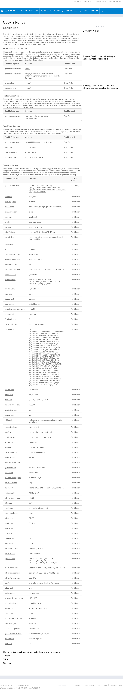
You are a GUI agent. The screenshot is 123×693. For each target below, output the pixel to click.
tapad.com (9, 488)
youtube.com (10, 559)
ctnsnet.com (10, 329)
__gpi (37, 185)
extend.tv (8, 227)
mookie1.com (10, 289)
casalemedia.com (11, 568)
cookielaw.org (10, 88)
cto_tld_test (61, 190)
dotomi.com (9, 390)
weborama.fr (10, 493)
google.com (9, 442)
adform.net (9, 543)
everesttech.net (11, 427)
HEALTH (23, 11)
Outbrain (7, 663)
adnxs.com (9, 395)
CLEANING (11, 11)
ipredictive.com (11, 410)
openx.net (9, 533)
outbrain (28, 76)
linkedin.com (9, 639)
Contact (76, 1)
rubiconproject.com (12, 254)
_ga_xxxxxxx (45, 116)
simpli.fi (7, 222)
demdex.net (9, 299)
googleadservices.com (13, 618)
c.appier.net (9, 314)
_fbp (51, 185)
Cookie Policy (87, 1)
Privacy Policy (100, 1)
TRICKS (85, 11)
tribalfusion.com (11, 232)
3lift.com (8, 503)
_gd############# (33, 142)
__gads (31, 185)
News (95, 11)
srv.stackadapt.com (12, 628)
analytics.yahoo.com (12, 405)
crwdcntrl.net (10, 437)
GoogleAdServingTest (37, 192)
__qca (42, 185)
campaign (29, 74)
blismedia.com (10, 244)
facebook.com (10, 319)
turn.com (8, 644)
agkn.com (8, 294)
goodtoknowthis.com (13, 634)
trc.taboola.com (11, 324)
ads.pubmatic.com (11, 548)
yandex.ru (8, 217)
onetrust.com (10, 83)
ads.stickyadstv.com (12, 573)
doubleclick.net (10, 157)
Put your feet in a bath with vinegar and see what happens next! (99, 57)
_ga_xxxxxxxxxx (31, 118)
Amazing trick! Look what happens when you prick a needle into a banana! (100, 86)
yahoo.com (9, 608)
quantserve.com (11, 212)
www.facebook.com (12, 462)
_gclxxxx (36, 116)
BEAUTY (34, 11)
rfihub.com (9, 508)
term (27, 78)
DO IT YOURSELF (71, 11)
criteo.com (9, 473)
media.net (8, 432)
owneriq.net (9, 538)
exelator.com (10, 457)
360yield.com (10, 554)
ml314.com (9, 528)
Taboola (6, 659)
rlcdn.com (8, 197)
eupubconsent (53, 76)
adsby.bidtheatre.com (13, 498)
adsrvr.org (9, 518)
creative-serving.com (13, 478)
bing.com (8, 400)
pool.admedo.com (11, 603)
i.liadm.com (9, 613)
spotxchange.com (11, 623)
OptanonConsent (40, 76)
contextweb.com (11, 513)
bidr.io (7, 583)
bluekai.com (9, 304)
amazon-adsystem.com (13, 259)
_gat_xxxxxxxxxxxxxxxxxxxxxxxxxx (42, 190)
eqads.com (9, 523)
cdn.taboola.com (11, 152)
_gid (27, 116)
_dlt (46, 185)
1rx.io (7, 249)
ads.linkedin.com (11, 483)
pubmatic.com (10, 280)
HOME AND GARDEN (51, 11)
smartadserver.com (12, 270)
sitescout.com (10, 275)
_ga (30, 116)
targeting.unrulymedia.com (15, 309)
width (27, 69)
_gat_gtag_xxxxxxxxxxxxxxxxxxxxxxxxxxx (44, 187)
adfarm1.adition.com (13, 578)
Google (6, 655)
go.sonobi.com (10, 468)
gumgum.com (10, 415)
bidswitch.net (10, 237)
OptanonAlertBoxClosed (43, 74)
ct (31, 78)
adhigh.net (9, 588)
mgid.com (8, 147)
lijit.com (8, 447)
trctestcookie (46, 142)
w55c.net (8, 420)
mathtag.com (10, 593)
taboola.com (9, 207)
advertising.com (11, 264)
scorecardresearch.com (14, 598)
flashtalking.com (11, 452)
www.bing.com (10, 202)
